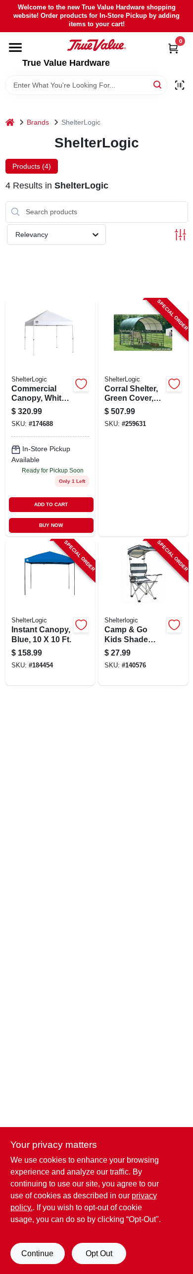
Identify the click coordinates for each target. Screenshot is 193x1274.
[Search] (158, 84)
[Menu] (15, 47)
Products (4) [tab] (31, 166)
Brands (38, 122)
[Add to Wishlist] (81, 384)
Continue (37, 1253)
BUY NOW (51, 525)
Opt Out (99, 1253)
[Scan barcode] (179, 85)
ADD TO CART (51, 504)
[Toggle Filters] (180, 234)
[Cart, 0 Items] (173, 48)
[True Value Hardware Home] (96, 45)
